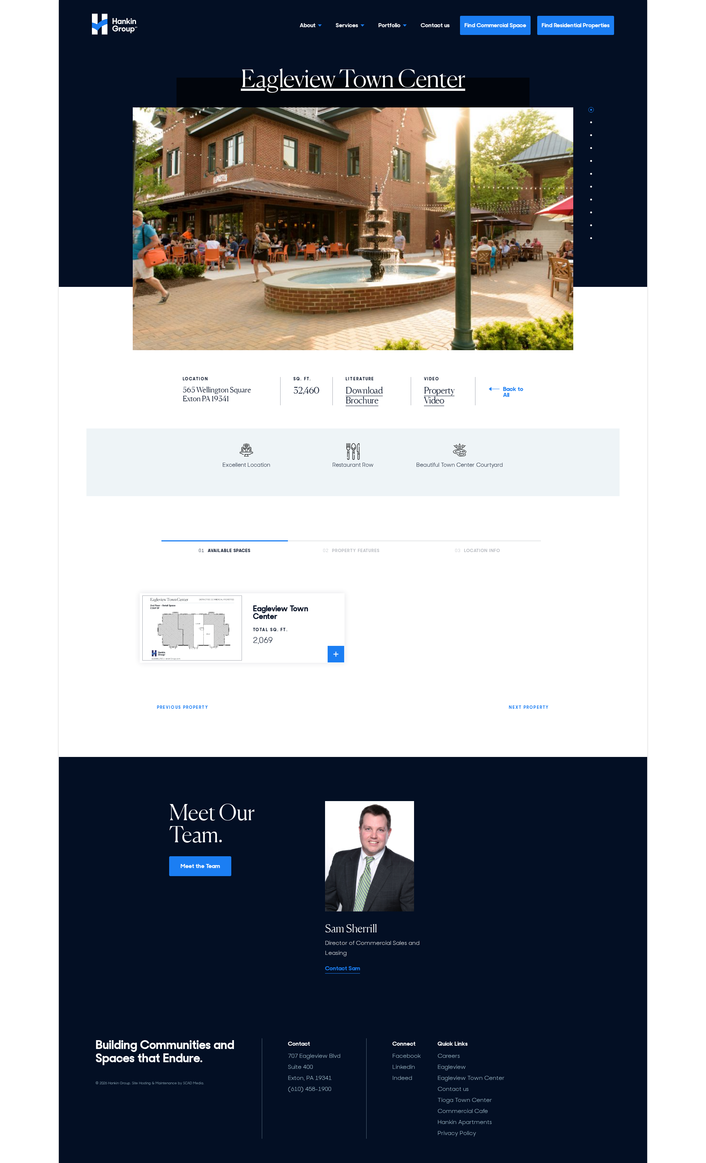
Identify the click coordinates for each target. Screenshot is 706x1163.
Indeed (402, 1078)
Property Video (439, 395)
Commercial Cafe (463, 1111)
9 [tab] (591, 212)
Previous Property (182, 707)
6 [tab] (591, 174)
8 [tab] (591, 199)
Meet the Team (200, 866)
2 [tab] (591, 122)
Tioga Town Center (465, 1100)
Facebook (406, 1056)
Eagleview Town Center (471, 1078)
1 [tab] (591, 110)
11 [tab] (591, 238)
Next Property (529, 707)
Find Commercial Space (495, 25)
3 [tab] (591, 135)
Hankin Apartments (465, 1122)
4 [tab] (591, 148)
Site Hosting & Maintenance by (168, 1083)
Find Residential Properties (576, 25)
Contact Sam (342, 968)
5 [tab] (591, 161)
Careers (449, 1056)
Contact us (435, 25)
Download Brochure (364, 395)
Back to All (513, 392)
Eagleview (452, 1067)
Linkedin (403, 1067)
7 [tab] (591, 187)
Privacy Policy (457, 1133)
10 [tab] (591, 225)
